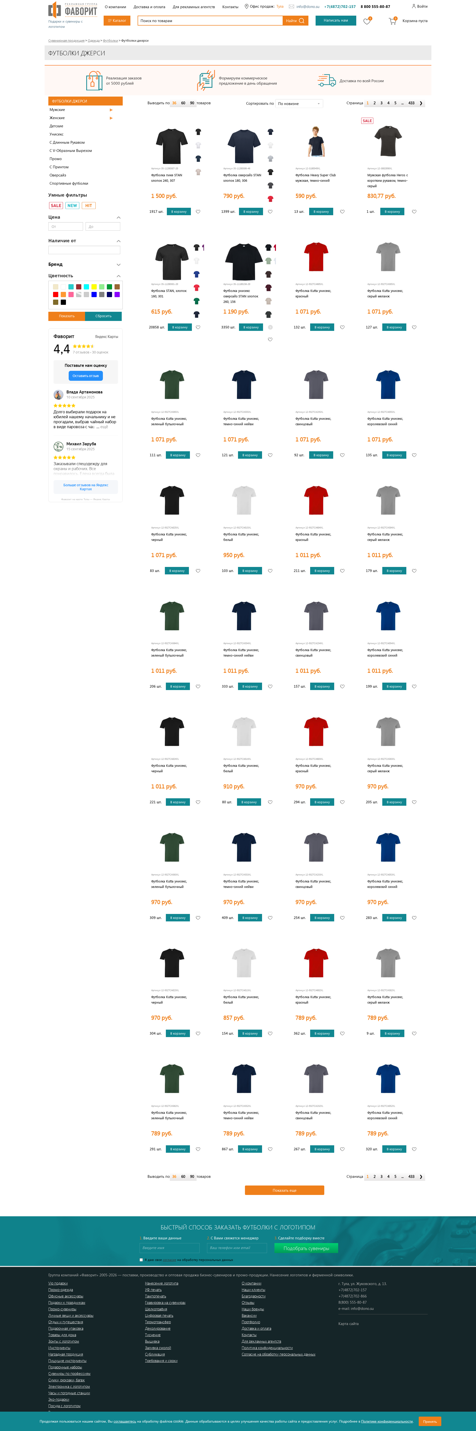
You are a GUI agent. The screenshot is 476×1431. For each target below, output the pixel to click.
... (402, 102)
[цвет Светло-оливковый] (268, 261)
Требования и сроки (161, 1360)
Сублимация (155, 1354)
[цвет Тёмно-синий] (198, 158)
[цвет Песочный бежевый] (198, 172)
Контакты (230, 6)
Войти (422, 6)
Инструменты (59, 1347)
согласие (169, 1259)
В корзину (178, 211)
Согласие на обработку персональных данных (278, 1354)
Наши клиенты (253, 1289)
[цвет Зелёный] (196, 301)
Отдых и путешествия (65, 1321)
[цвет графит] (268, 314)
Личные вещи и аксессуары (70, 1315)
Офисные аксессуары (65, 1295)
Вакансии (249, 1315)
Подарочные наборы (65, 1366)
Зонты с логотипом (63, 1341)
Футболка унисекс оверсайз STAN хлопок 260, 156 (240, 296)
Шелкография (156, 1308)
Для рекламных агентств (194, 6)
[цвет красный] (270, 199)
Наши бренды (253, 1308)
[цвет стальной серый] (270, 158)
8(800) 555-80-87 (352, 1302)
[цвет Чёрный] (198, 132)
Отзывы (248, 1302)
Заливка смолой (158, 1347)
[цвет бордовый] (268, 287)
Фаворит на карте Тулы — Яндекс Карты (85, 499)
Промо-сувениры (62, 1308)
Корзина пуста (415, 20)
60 (183, 102)
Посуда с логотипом (64, 1405)
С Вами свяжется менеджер (233, 1237)
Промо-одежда (60, 1289)
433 (412, 102)
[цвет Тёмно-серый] (270, 185)
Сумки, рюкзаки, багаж (66, 1379)
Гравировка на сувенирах (165, 1302)
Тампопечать (155, 1295)
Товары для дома (62, 1334)
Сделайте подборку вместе (299, 1237)
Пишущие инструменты (67, 1360)
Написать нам (336, 20)
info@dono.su (308, 6)
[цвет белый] (198, 145)
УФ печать (153, 1289)
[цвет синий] (196, 274)
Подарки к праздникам (66, 1302)
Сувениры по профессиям (69, 1373)
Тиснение (153, 1334)
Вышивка (152, 1341)
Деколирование (158, 1328)
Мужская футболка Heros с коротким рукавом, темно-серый (387, 180)
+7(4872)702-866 (352, 1295)
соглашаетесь (125, 1421)
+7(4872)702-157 (340, 6)
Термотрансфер (158, 1321)
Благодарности (254, 1295)
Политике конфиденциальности (387, 1421)
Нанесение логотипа (161, 1283)
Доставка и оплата (149, 6)
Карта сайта (348, 1323)
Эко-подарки (58, 1399)
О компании (115, 6)
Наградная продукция (65, 1354)
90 (192, 102)
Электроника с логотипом (69, 1386)
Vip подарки (58, 1283)
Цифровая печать (159, 1315)
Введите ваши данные (160, 1237)
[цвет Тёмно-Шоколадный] (268, 274)
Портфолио (251, 1321)
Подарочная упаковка (65, 1328)
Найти (291, 20)
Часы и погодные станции (69, 1392)
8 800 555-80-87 (375, 6)
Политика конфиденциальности (267, 1347)
